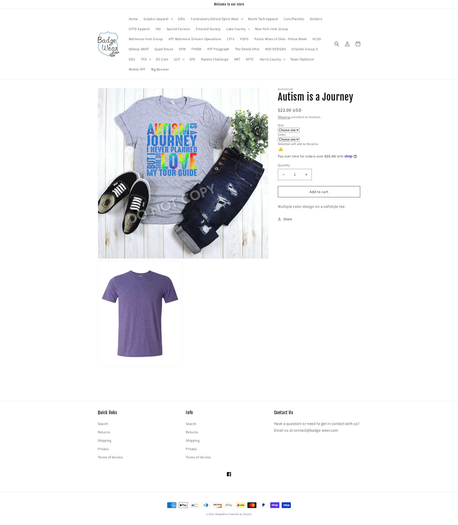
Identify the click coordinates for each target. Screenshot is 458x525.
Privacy (103, 449)
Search (103, 424)
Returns (104, 432)
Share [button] (287, 219)
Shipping (284, 117)
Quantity (284, 165)
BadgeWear (221, 514)
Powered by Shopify (240, 514)
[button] (158, 19)
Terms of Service (110, 457)
